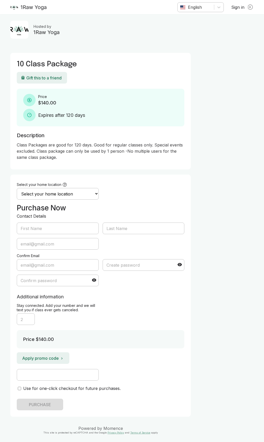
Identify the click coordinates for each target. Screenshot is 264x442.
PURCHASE (40, 404)
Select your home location (39, 184)
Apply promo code (40, 358)
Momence (113, 428)
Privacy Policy (116, 432)
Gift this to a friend (44, 77)
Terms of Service (140, 432)
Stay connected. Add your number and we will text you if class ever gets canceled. (56, 307)
